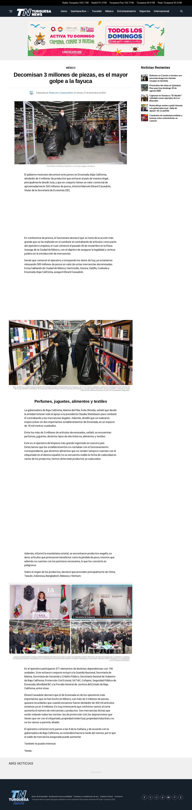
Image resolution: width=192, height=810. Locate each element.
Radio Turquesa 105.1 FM (75, 2)
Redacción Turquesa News (61, 93)
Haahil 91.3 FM (99, 2)
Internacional (161, 11)
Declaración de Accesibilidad (60, 797)
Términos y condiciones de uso (86, 797)
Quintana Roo (78, 11)
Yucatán (97, 11)
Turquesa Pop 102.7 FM (121, 2)
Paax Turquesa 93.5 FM (170, 2)
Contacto (119, 797)
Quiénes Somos (106, 797)
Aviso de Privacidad (39, 797)
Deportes (145, 11)
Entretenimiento (126, 11)
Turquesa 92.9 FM (145, 2)
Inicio (64, 11)
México (109, 11)
